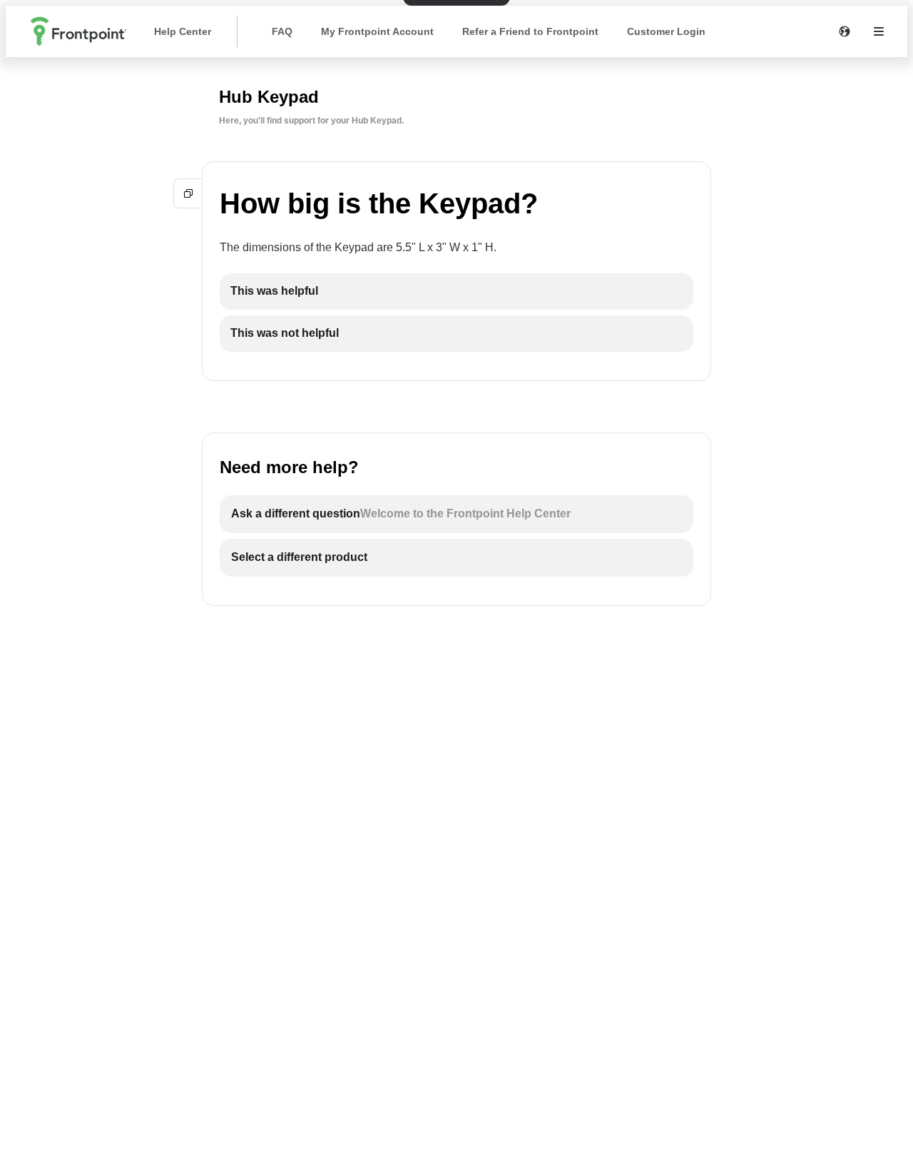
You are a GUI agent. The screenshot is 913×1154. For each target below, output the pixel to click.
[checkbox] (456, 291)
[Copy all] (188, 193)
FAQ (282, 31)
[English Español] (844, 31)
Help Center (182, 31)
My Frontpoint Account (377, 31)
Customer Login (666, 31)
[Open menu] (879, 31)
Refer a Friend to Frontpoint (530, 31)
